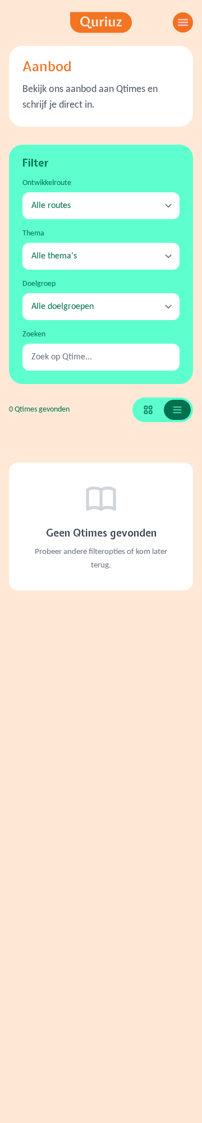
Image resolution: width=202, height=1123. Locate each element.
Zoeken (33, 334)
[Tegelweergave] (148, 410)
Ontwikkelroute (46, 183)
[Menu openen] (183, 22)
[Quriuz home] (100, 22)
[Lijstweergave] (177, 410)
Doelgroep (39, 284)
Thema (33, 233)
